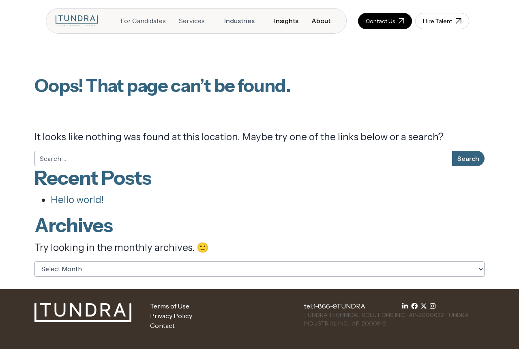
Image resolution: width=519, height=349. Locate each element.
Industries (239, 21)
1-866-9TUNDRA (339, 306)
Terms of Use (169, 306)
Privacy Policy (171, 316)
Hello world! (77, 200)
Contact (162, 325)
